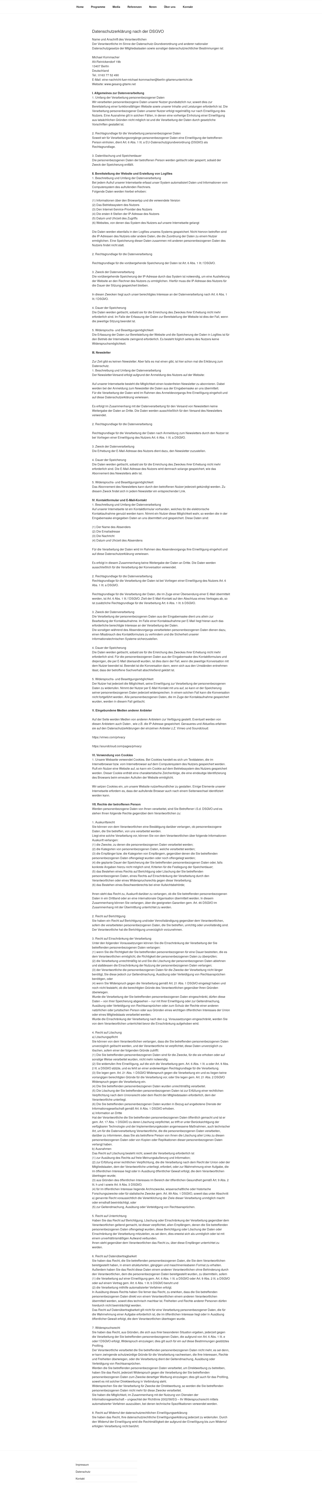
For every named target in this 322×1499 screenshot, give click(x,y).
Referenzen (134, 7)
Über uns (170, 7)
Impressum (82, 1464)
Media (116, 7)
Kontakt (188, 7)
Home (80, 7)
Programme (98, 7)
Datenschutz (83, 1471)
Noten (153, 7)
